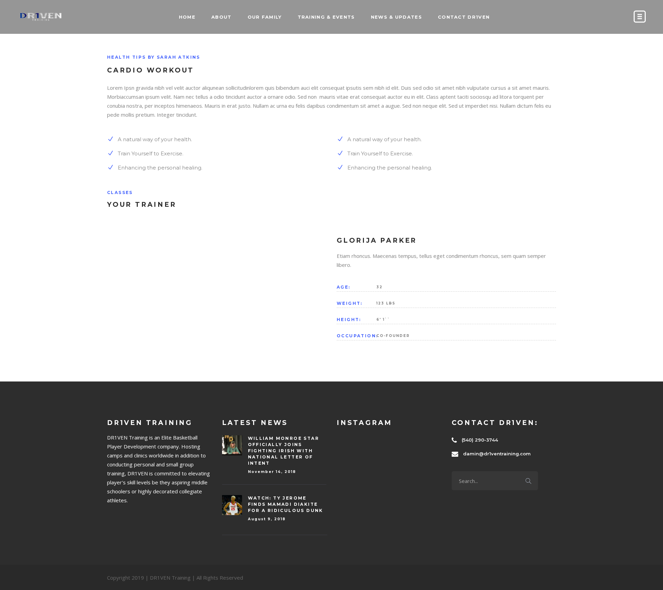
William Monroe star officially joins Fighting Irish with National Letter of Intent (283, 451)
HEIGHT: (349, 319)
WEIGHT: (350, 303)
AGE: (343, 287)
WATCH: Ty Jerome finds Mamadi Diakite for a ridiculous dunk (285, 504)
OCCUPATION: (356, 335)
